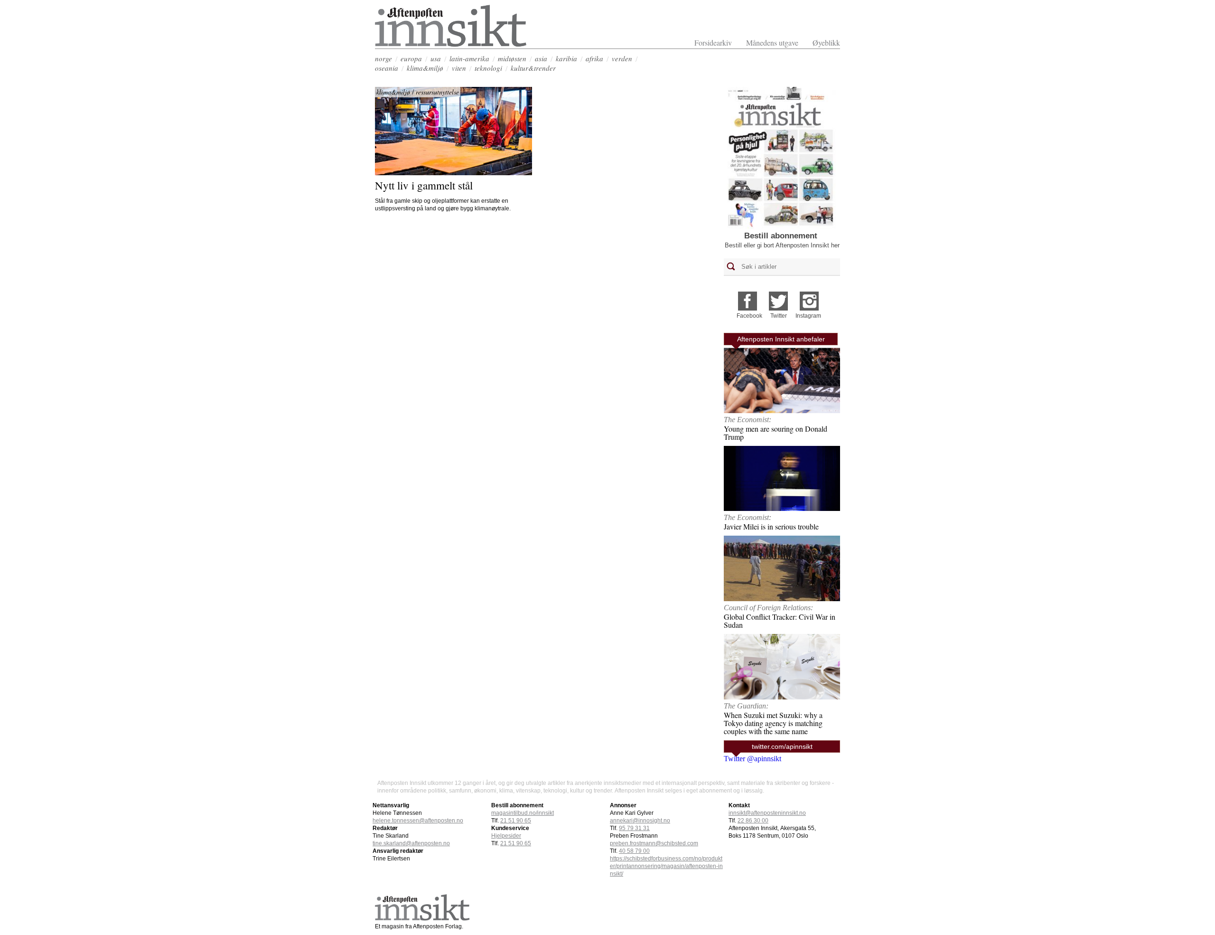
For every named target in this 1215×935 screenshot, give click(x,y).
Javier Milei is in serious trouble (771, 526)
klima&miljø (425, 68)
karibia (566, 58)
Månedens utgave (772, 42)
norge (383, 58)
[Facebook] (747, 298)
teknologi (488, 68)
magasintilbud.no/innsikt (522, 813)
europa (411, 58)
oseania (386, 68)
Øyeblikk (826, 42)
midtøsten (512, 58)
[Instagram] (809, 298)
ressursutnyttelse (437, 91)
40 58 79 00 (634, 851)
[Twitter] (778, 298)
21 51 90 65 (515, 820)
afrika (594, 58)
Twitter (778, 316)
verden (622, 58)
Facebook (749, 316)
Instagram (808, 316)
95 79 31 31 (634, 828)
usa (435, 58)
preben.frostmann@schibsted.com (654, 843)
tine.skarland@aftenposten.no (411, 843)
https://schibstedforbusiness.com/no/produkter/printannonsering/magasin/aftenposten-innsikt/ (666, 866)
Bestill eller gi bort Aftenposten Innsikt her (782, 245)
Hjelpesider (506, 835)
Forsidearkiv (713, 42)
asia (541, 58)
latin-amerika (469, 58)
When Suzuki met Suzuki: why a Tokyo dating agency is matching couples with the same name (773, 723)
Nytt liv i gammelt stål (424, 185)
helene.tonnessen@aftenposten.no (418, 820)
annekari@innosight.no (640, 820)
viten (459, 68)
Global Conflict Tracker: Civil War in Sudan (779, 621)
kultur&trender (533, 68)
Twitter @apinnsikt (752, 759)
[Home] (451, 44)
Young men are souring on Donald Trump (775, 433)
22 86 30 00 (753, 820)
